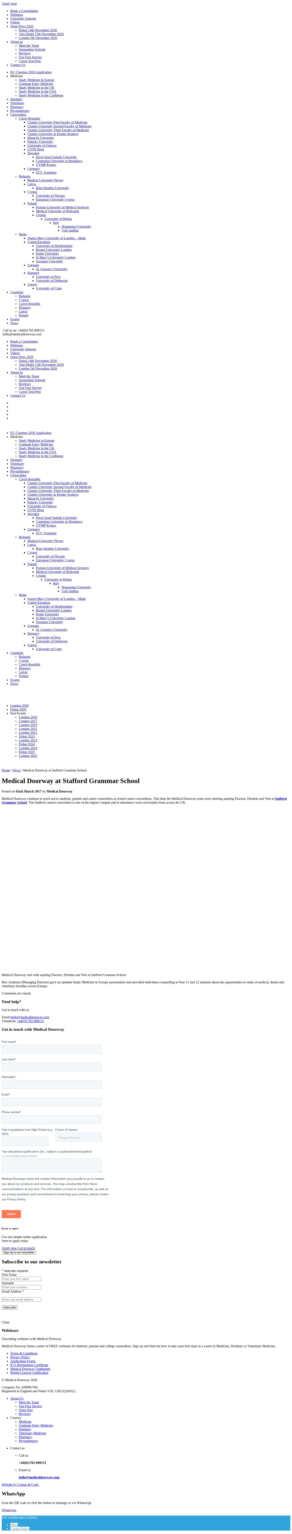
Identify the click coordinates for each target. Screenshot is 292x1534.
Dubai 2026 (18, 709)
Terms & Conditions (24, 1353)
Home (6, 770)
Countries (16, 292)
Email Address (13, 1291)
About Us (17, 1398)
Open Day (26, 1410)
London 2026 (19, 705)
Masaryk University (40, 138)
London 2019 (28, 725)
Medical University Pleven (45, 180)
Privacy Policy (20, 1357)
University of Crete (49, 288)
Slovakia (33, 153)
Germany (33, 168)
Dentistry (16, 99)
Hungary (33, 273)
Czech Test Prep (30, 61)
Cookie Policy (19, 1528)
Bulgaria (24, 176)
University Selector (23, 18)
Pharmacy (17, 107)
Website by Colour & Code (20, 1484)
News (14, 323)
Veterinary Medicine (32, 1433)
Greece (32, 284)
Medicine (25, 1421)
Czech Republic (29, 118)
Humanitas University (76, 226)
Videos (15, 22)
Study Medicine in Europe (36, 80)
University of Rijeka (58, 219)
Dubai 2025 (27, 752)
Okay (14, 1524)
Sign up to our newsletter (18, 1252)
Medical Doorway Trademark (30, 1369)
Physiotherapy (19, 111)
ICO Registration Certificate (29, 1365)
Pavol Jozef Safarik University (56, 157)
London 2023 (28, 740)
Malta (23, 234)
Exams (14, 319)
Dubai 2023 (27, 736)
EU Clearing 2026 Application (31, 72)
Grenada (33, 265)
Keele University (47, 253)
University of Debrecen (52, 280)
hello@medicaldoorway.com (29, 1017)
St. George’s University (52, 269)
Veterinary (17, 103)
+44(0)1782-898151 (30, 1021)
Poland (32, 203)
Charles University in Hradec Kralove (52, 134)
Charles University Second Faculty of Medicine (59, 126)
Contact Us (17, 65)
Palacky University (40, 141)
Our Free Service (30, 57)
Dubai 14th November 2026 (38, 30)
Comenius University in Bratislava (59, 161)
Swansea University (49, 261)
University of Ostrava (41, 145)
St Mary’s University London (55, 257)
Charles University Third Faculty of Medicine (58, 130)
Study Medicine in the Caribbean (41, 95)
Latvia (31, 184)
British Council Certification (29, 1372)
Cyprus (32, 192)
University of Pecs (48, 277)
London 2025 (28, 756)
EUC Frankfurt (46, 172)
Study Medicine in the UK (37, 87)
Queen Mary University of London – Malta (56, 238)
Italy (56, 223)
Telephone (9, 1021)
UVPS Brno (35, 149)
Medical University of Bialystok (57, 211)
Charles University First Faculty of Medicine (57, 122)
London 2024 (28, 748)
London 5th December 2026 (38, 38)
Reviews (25, 53)
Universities (18, 114)
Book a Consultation (24, 11)
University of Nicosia (50, 195)
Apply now (9, 3)
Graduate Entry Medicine (36, 84)
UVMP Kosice (46, 165)
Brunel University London (54, 250)
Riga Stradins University (52, 188)
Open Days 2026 (21, 26)
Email (6, 1017)
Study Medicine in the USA (37, 91)
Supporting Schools (32, 49)
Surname (8, 1283)
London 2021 (28, 729)
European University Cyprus (55, 199)
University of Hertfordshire (54, 246)
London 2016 (28, 717)
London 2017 (28, 721)
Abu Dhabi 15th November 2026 (41, 34)
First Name (9, 1274)
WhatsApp (9, 1510)
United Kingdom (38, 242)
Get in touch (26, 1248)
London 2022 (28, 732)
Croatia (41, 215)
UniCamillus (70, 230)
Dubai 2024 (27, 744)
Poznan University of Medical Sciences (62, 207)
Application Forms (22, 1361)
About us (16, 42)
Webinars (16, 15)
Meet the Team (29, 45)
